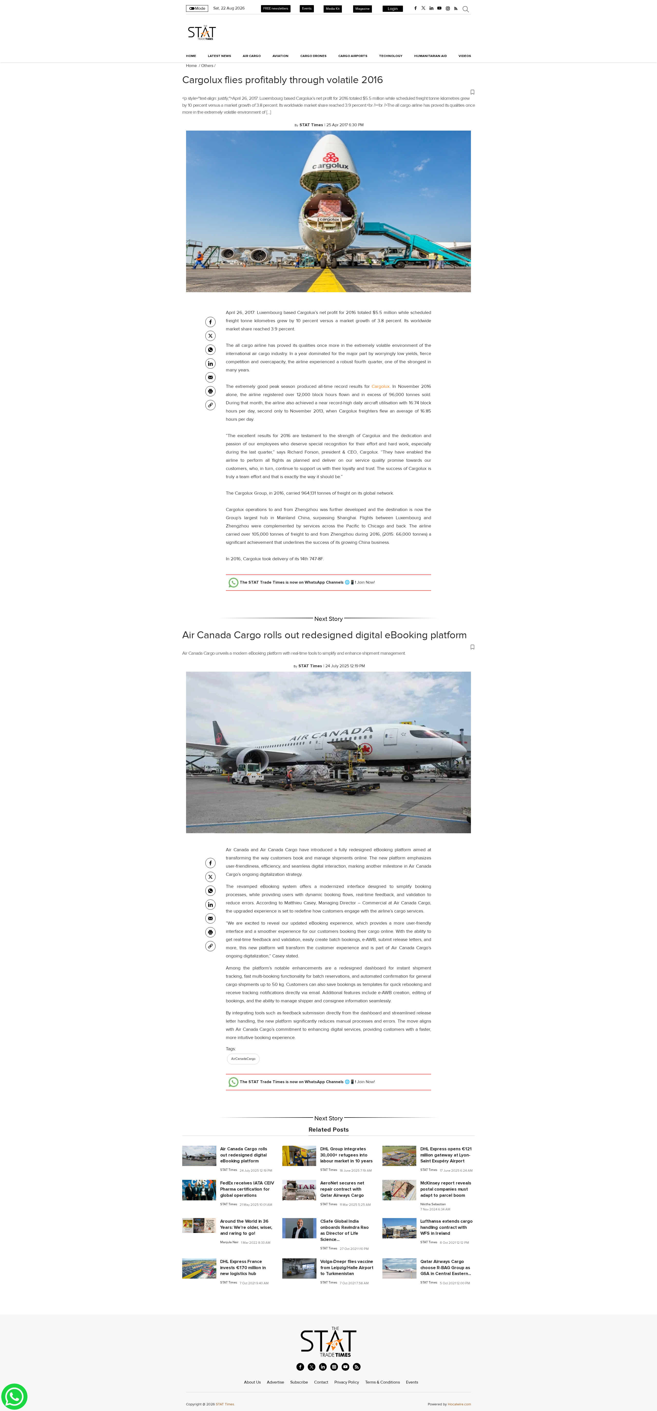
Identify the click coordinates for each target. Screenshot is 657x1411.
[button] (328, 92)
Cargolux (381, 386)
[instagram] (447, 8)
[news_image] (199, 1155)
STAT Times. (225, 1404)
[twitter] (423, 8)
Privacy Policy (346, 1382)
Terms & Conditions (382, 1382)
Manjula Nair (229, 1242)
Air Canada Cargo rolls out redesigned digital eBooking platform (324, 635)
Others (207, 65)
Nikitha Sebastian (433, 1204)
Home (191, 56)
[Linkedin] (210, 363)
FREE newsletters (275, 8)
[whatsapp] (210, 350)
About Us (252, 1382)
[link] (210, 405)
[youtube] (439, 8)
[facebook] (415, 8)
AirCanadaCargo (243, 1059)
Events (307, 8)
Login (393, 8)
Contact (321, 1382)
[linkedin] (431, 8)
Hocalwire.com (459, 1404)
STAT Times (228, 1170)
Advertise (275, 1382)
